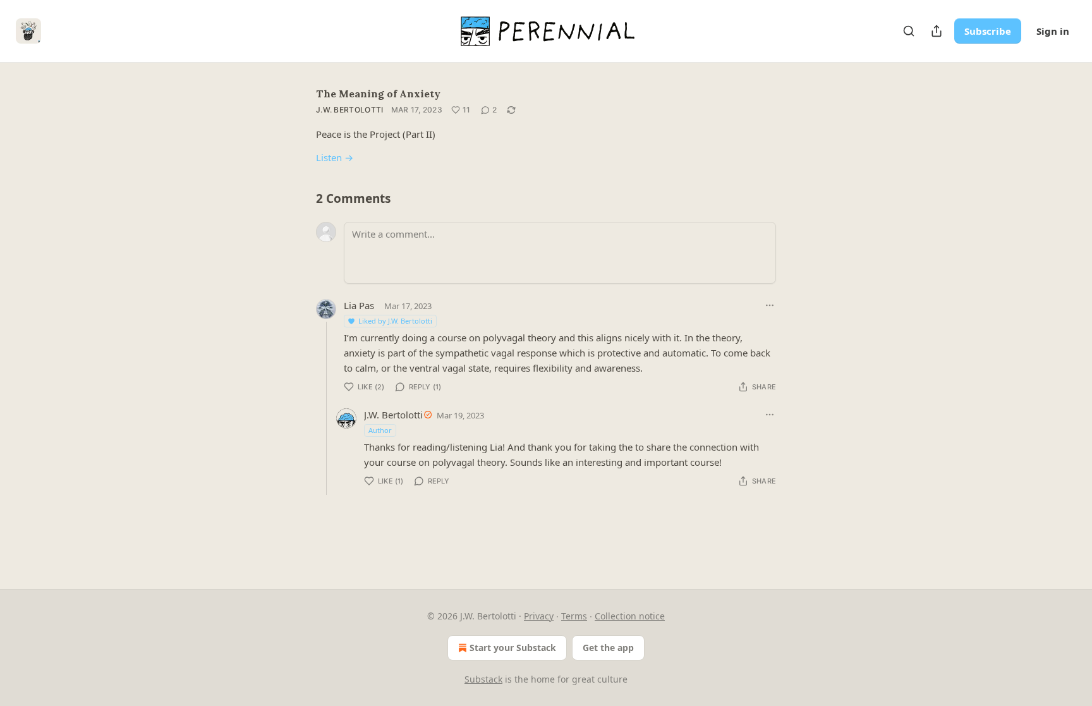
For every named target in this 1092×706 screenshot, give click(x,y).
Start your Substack (513, 648)
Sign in (1052, 31)
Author (380, 430)
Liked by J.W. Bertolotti (395, 321)
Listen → (334, 157)
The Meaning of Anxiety (378, 93)
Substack (483, 679)
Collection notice (630, 616)
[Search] (908, 31)
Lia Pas (359, 305)
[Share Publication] (936, 31)
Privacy (539, 616)
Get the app (608, 648)
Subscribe (987, 31)
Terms (574, 616)
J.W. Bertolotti (350, 109)
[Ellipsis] (770, 305)
